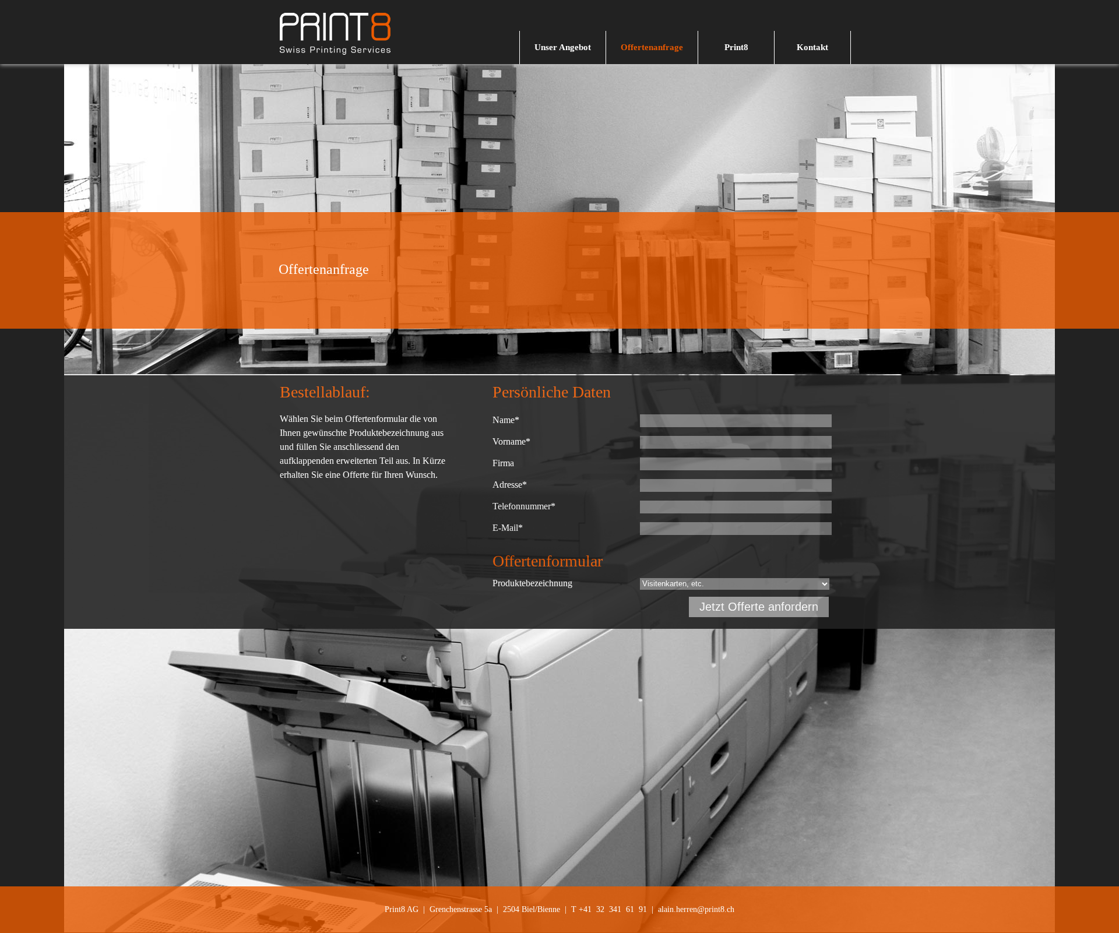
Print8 (736, 47)
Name (505, 420)
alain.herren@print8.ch (696, 909)
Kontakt (812, 47)
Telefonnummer (523, 506)
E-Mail (507, 528)
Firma (503, 463)
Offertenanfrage (652, 47)
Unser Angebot (562, 47)
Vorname (511, 441)
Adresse (509, 485)
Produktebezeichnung (532, 583)
